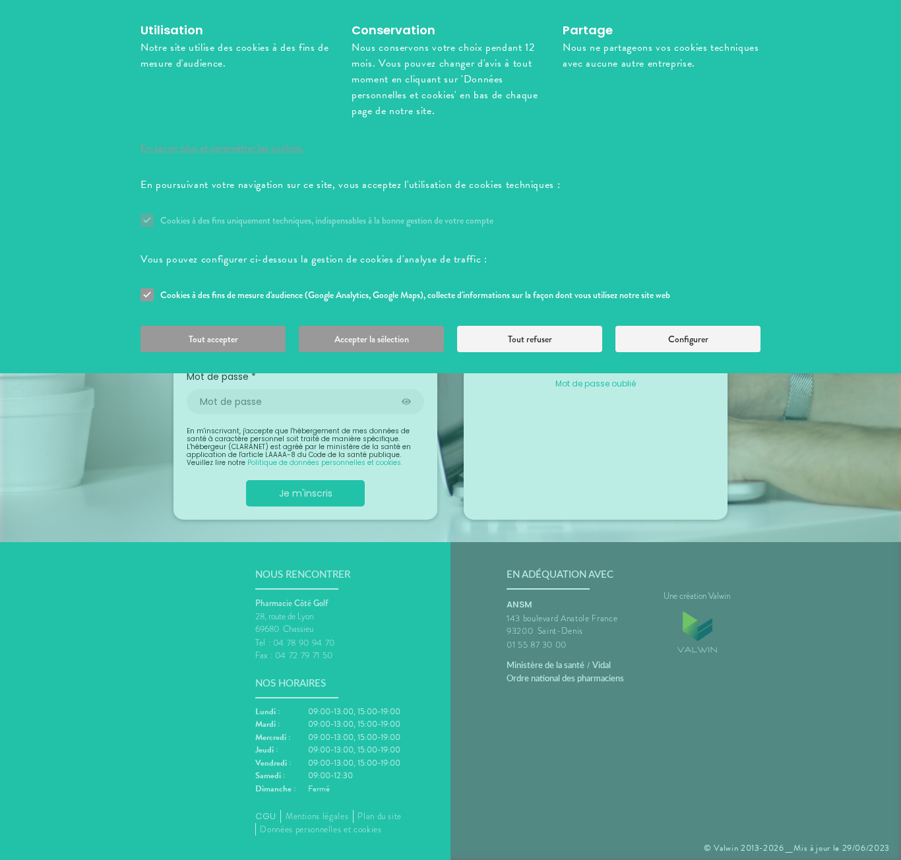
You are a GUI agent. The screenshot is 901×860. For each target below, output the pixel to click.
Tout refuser (530, 339)
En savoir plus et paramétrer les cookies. (222, 148)
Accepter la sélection (371, 339)
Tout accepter (213, 339)
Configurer (688, 339)
